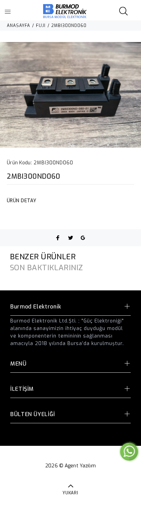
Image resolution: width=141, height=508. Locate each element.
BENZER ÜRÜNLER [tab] (43, 257)
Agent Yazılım (80, 466)
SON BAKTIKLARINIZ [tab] (46, 268)
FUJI (41, 25)
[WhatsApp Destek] (129, 451)
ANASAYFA (18, 25)
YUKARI (71, 493)
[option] (70, 95)
